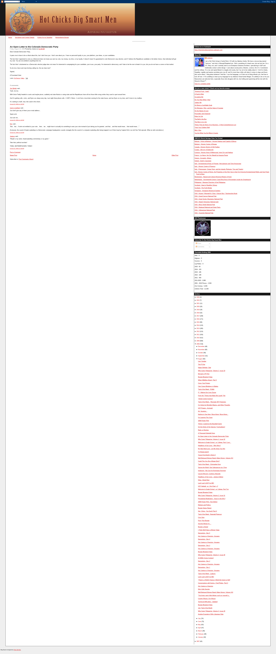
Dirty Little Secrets (204, 589)
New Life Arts (17, 649)
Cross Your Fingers (204, 383)
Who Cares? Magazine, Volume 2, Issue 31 (211, 495)
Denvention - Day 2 (204, 561)
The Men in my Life (201, 122)
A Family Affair (199, 94)
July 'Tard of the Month (205, 608)
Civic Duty (201, 517)
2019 (197, 309)
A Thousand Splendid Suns (206, 433)
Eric (11, 124)
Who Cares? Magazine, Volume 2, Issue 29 (211, 611)
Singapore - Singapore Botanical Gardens (207, 191)
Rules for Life (199, 116)
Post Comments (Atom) (26, 159)
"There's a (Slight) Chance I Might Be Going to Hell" (214, 580)
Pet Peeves (17, 78)
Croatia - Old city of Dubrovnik (204, 150)
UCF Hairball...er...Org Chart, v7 (208, 486)
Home (10, 37)
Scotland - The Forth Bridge (203, 188)
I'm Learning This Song (205, 417)
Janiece (12, 136)
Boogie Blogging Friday (205, 377)
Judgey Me (198, 102)
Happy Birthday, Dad (204, 367)
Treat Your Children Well (202, 127)
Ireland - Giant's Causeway (203, 161)
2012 (197, 331)
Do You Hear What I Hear (202, 100)
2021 (197, 303)
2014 (197, 325)
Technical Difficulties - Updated (207, 602)
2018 (197, 313)
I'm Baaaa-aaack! (203, 452)
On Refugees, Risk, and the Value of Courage (209, 108)
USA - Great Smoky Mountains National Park (209, 199)
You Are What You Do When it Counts (206, 133)
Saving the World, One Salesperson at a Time (212, 467)
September (201, 356)
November (201, 349)
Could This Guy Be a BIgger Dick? (209, 461)
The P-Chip (201, 364)
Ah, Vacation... (202, 411)
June (199, 621)
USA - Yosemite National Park (204, 213)
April (199, 628)
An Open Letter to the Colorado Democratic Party (34, 47)
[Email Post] (26, 78)
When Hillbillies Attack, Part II (207, 380)
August (200, 359)
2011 (197, 334)
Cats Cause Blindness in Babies (208, 386)
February (201, 634)
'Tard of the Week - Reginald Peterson (210, 514)
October (200, 352)
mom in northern (15, 108)
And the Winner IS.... (204, 524)
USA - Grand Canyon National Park (205, 196)
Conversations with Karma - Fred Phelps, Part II (213, 583)
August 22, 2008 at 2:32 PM (17, 132)
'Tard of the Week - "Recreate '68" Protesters (212, 402)
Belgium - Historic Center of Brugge (206, 144)
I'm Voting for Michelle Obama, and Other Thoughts (214, 405)
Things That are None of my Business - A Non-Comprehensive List (215, 125)
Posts (199, 243)
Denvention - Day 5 (204, 533)
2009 (197, 341)
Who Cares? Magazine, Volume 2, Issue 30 (211, 555)
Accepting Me (199, 97)
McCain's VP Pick (203, 374)
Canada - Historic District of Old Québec (207, 147)
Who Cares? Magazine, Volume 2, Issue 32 (211, 439)
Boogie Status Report (204, 508)
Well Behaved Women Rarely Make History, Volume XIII (215, 592)
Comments (200, 247)
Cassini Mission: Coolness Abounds (209, 474)
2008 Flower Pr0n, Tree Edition (207, 502)
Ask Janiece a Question (205, 586)
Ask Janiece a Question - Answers (209, 536)
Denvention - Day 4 (204, 539)
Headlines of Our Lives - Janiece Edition (210, 477)
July (199, 618)
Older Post (175, 155)
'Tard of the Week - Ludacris (207, 573)
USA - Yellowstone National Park (205, 210)
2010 (197, 337)
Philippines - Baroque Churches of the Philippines (210, 182)
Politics (22, 78)
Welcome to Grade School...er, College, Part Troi (213, 489)
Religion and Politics (204, 505)
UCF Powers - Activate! (205, 408)
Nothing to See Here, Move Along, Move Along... (213, 414)
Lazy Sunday (202, 361)
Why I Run (198, 130)
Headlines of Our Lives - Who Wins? (209, 445)
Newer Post (13, 155)
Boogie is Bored (203, 527)
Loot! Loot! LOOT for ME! (206, 483)
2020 (197, 306)
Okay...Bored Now (203, 480)
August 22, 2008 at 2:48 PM (17, 148)
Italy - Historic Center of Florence (205, 166)
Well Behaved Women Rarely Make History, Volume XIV (215, 458)
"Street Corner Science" (205, 399)
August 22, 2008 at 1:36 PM (17, 104)
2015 (197, 322)
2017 (197, 316)
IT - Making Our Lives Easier (207, 392)
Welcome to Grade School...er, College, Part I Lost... (214, 442)
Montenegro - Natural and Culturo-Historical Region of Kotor (213, 177)
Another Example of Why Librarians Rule (210, 614)
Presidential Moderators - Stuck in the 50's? (211, 498)
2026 (197, 297)
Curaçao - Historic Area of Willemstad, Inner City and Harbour (214, 152)
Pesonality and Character (202, 113)
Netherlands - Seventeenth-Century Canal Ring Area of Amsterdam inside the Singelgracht (223, 179)
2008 (197, 344)
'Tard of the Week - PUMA (206, 389)
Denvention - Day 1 (204, 567)
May (199, 624)
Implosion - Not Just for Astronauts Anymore (212, 470)
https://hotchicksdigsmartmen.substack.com (208, 50)
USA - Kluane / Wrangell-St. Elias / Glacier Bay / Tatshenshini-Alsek (216, 193)
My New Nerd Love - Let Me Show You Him (211, 449)
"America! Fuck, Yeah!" (202, 91)
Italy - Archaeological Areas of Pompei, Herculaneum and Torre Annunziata (218, 163)
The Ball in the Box (201, 119)
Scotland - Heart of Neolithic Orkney (206, 185)
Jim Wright (13, 88)
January (200, 637)
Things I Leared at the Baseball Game (210, 424)
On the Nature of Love (201, 111)
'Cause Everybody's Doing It (207, 455)
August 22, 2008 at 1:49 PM (17, 120)
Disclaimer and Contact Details (24, 37)
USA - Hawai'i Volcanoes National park (207, 202)
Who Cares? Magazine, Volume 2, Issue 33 (211, 371)
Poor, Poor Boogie (203, 520)
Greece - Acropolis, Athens (203, 158)
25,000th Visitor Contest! (206, 558)
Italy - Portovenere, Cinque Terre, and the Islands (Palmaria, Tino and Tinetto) (219, 169)
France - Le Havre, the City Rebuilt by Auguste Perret (211, 155)
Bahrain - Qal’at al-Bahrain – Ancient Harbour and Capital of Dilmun (215, 141)
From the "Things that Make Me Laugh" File (211, 395)
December (201, 346)
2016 (197, 319)
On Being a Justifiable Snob (203, 105)
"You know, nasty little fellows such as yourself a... (214, 595)
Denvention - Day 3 (204, 545)
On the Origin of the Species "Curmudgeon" (211, 427)
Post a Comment (15, 152)
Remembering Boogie (62, 37)
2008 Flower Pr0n (203, 420)
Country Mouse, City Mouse (207, 598)
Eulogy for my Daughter (45, 37)
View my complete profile (202, 84)
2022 (197, 300)
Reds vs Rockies (203, 430)
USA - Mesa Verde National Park (205, 204)
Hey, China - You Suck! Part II (207, 511)
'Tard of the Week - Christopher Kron (209, 464)
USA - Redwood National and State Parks (207, 207)
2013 (197, 328)
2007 (197, 641)
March (200, 631)
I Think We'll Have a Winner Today (209, 530)
